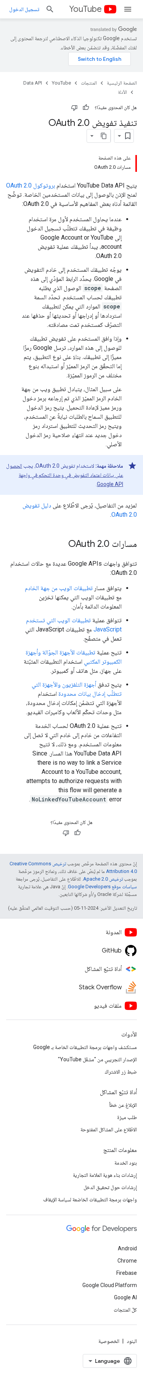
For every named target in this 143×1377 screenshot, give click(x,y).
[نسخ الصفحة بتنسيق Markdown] (104, 135)
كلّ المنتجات (125, 1310)
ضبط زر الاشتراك (121, 1072)
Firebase (126, 1273)
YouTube (85, 9)
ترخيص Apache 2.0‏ (103, 879)
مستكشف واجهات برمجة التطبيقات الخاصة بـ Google (85, 1047)
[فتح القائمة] (127, 9)
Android (127, 1248)
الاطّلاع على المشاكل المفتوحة (108, 1129)
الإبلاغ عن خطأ (123, 1105)
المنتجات (89, 83)
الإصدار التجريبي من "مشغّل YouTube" (97, 1059)
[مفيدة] (86, 107)
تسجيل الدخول (24, 9)
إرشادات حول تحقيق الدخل (110, 1187)
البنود (132, 1341)
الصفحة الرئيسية (122, 83)
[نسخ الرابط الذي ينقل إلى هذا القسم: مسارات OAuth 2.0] (60, 544)
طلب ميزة (127, 1117)
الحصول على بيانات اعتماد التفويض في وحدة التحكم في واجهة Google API (64, 475)
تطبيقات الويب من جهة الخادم (59, 588)
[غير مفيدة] (74, 107)
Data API (32, 83)
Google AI (125, 1297)
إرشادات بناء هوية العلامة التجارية (105, 1175)
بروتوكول (30, 185)
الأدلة (122, 92)
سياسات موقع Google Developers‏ (102, 886)
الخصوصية (108, 1341)
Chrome (127, 1261)
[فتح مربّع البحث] (50, 9)
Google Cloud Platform (109, 1285)
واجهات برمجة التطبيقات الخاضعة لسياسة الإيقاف (90, 1199)
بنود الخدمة (125, 1163)
